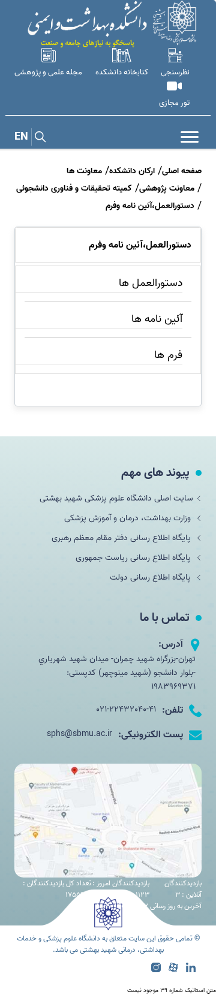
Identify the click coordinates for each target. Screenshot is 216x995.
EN (21, 137)
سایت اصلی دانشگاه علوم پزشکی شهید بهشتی (116, 498)
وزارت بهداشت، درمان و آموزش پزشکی (128, 518)
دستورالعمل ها (150, 283)
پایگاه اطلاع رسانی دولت (151, 577)
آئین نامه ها (156, 319)
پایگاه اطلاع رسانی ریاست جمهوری (134, 558)
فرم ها (168, 355)
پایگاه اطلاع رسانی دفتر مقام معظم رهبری (122, 538)
